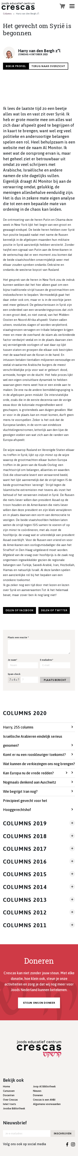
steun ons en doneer (39, 1002)
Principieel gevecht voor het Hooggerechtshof (25, 805)
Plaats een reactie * (18, 637)
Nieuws (37, 1090)
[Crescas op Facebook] (67, 1144)
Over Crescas (10, 1099)
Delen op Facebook (19, 610)
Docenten (8, 1095)
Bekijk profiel (16, 66)
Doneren (38, 1095)
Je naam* (12, 660)
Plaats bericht (55, 679)
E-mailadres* (46, 660)
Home (6, 1086)
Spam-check (14, 674)
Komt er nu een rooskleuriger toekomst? (34, 755)
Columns (7, 13)
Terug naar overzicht (48, 66)
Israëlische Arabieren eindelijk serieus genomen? (32, 741)
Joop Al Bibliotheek (44, 1086)
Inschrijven (63, 1133)
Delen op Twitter (54, 610)
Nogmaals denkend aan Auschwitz (29, 782)
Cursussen (9, 1090)
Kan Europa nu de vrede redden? (28, 773)
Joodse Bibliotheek (14, 1108)
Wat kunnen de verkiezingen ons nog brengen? (39, 764)
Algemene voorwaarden (47, 1104)
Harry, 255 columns (18, 727)
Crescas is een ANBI (44, 1099)
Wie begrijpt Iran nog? (20, 791)
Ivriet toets (9, 1104)
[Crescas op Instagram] (73, 1144)
